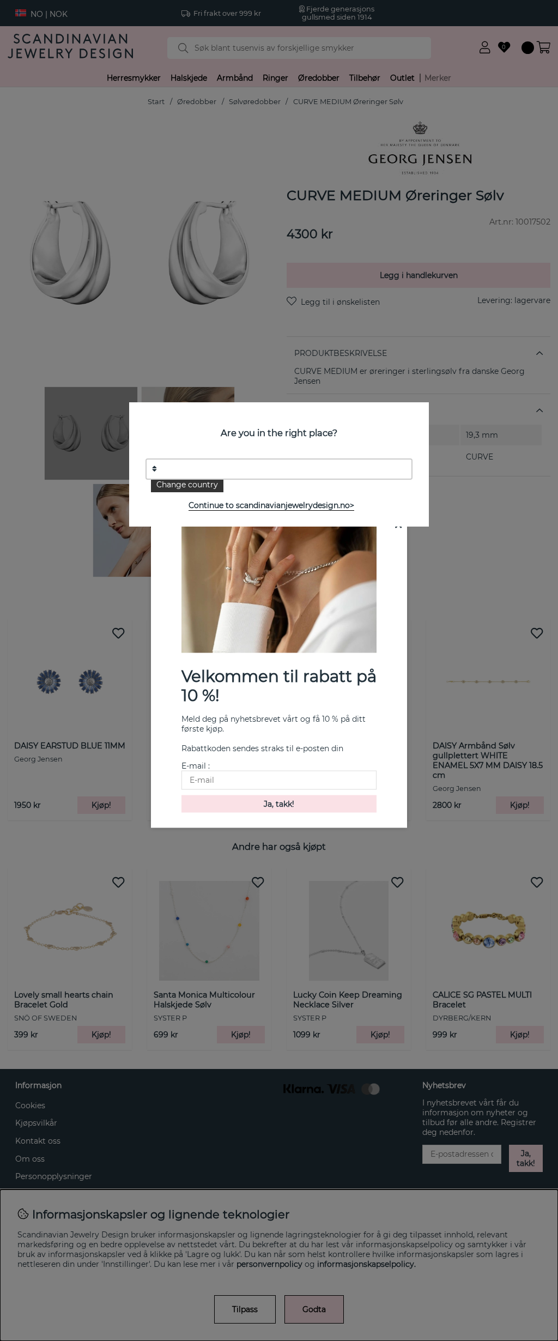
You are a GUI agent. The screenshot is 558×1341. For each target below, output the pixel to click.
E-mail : (195, 765)
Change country (187, 485)
